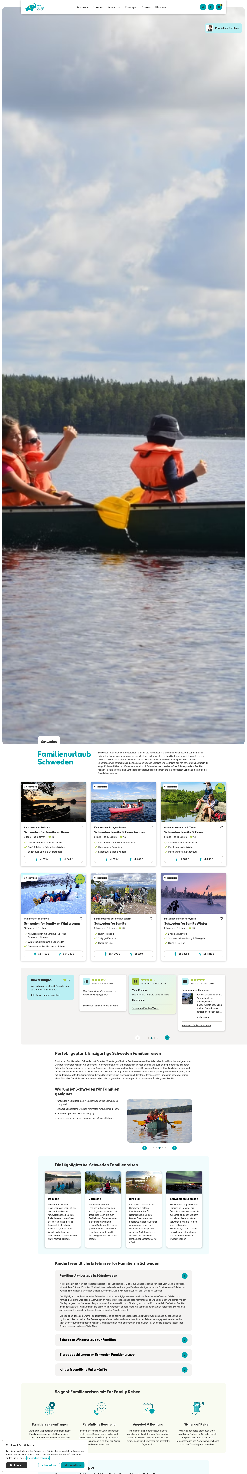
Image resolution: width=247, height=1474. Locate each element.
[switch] (81, 827)
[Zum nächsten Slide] (167, 1037)
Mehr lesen (138, 1000)
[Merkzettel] (219, 7)
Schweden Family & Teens (145, 1008)
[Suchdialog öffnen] (203, 7)
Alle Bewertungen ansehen (45, 995)
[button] (223, 28)
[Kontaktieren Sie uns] (211, 7)
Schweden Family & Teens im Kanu (100, 1005)
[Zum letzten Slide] (144, 1148)
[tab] (154, 1038)
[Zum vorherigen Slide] (137, 1037)
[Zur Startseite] (34, 7)
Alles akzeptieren (72, 1465)
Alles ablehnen (49, 1465)
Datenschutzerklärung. (38, 1458)
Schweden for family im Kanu (196, 1025)
